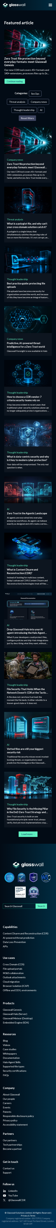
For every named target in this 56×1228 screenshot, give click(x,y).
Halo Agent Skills (12, 1062)
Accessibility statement (15, 1124)
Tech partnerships (12, 1144)
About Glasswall (11, 1094)
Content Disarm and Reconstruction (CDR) (25, 933)
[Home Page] (28, 865)
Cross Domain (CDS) (13, 964)
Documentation (11, 1057)
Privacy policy (10, 1120)
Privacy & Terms (28, 1215)
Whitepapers (10, 1053)
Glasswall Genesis (12, 1009)
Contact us (8, 1168)
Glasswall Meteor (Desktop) (18, 1018)
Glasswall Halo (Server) (15, 1014)
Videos (6, 1045)
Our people (9, 1098)
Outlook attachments (14, 977)
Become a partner (12, 1148)
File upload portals (12, 968)
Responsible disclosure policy (18, 1116)
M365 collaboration (13, 973)
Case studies (9, 1049)
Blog (5, 1040)
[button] (50, 5)
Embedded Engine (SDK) (16, 1022)
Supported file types (13, 1066)
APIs (5, 946)
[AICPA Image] (9, 877)
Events (6, 1107)
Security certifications (14, 1070)
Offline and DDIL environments (19, 990)
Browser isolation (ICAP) (16, 985)
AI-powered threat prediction (18, 937)
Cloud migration (11, 981)
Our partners (10, 1140)
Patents (7, 1111)
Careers (7, 1103)
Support (7, 1172)
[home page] (22, 5)
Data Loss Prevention (14, 942)
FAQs (6, 1075)
